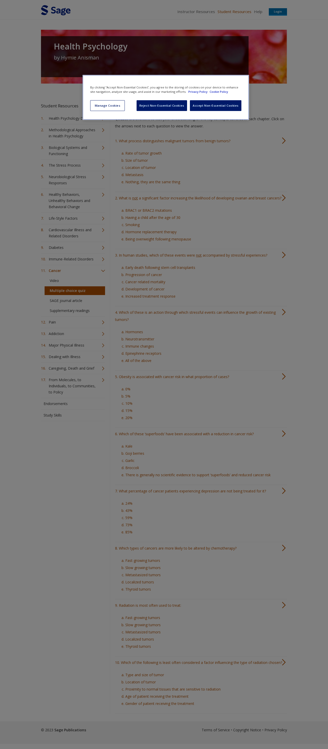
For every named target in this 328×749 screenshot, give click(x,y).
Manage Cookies (107, 105)
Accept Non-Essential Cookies (216, 105)
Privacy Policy (198, 92)
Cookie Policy (219, 92)
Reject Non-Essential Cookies (161, 105)
